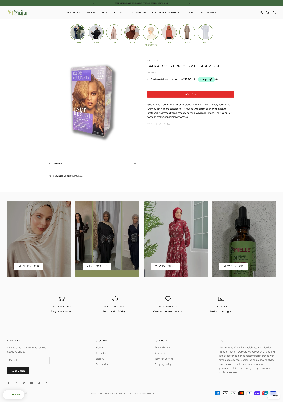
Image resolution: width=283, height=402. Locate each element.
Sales (190, 12)
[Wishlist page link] (255, 12)
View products (28, 266)
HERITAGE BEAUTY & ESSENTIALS (166, 12)
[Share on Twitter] (160, 124)
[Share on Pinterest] (164, 124)
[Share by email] (168, 124)
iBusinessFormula (145, 393)
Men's (104, 12)
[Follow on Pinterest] (23, 382)
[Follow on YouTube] (31, 382)
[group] (77, 34)
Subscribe (18, 370)
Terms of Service (163, 358)
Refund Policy (162, 353)
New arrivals (73, 12)
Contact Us (102, 364)
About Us (101, 353)
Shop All (100, 358)
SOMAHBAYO (153, 61)
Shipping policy (162, 364)
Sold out (190, 94)
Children (117, 12)
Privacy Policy (162, 347)
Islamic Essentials (137, 12)
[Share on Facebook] (156, 124)
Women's (90, 12)
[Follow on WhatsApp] (46, 382)
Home (99, 347)
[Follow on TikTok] (39, 382)
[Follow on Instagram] (16, 382)
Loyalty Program (207, 12)
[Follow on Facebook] (8, 382)
